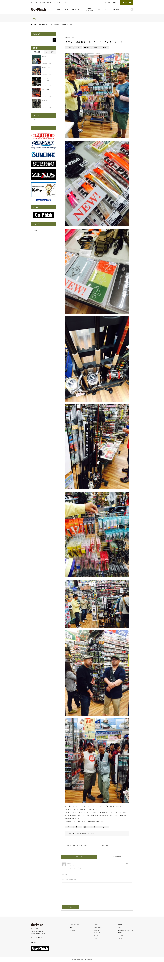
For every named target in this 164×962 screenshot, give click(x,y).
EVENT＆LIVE (76, 9)
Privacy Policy (121, 935)
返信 (127, 863)
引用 (130, 863)
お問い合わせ (121, 939)
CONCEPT (72, 930)
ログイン (115, 2)
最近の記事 (37, 52)
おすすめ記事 (50, 52)
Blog (73, 37)
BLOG (99, 9)
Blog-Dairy (84, 833)
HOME (58, 9)
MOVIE (106, 9)
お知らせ (120, 927)
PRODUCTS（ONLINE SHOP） (89, 9)
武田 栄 (73, 833)
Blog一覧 (96, 935)
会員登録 (107, 2)
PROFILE (66, 9)
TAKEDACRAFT (116, 9)
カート (127, 2)
